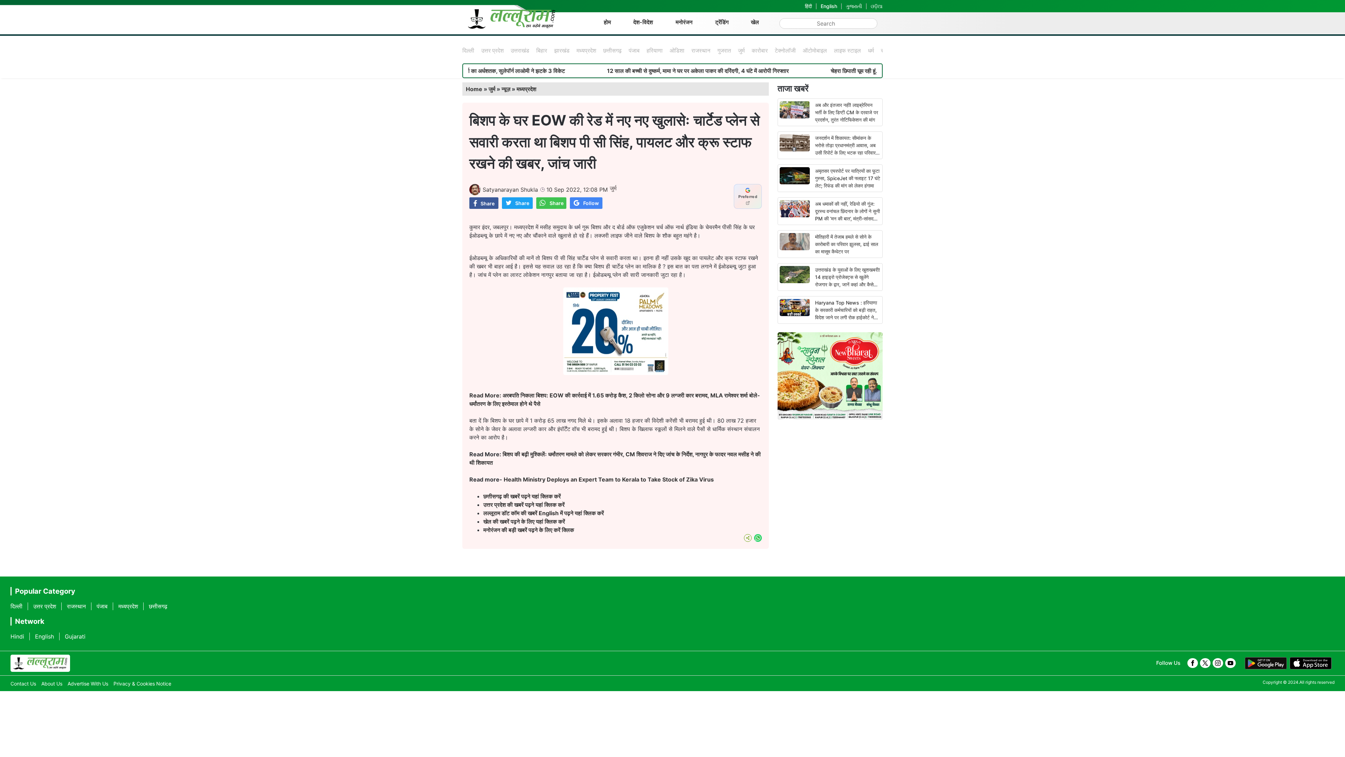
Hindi (17, 636)
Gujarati (75, 636)
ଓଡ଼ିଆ (877, 6)
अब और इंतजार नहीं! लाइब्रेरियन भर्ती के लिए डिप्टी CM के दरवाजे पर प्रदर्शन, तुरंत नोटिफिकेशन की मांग (846, 112)
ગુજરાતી (854, 6)
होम (607, 22)
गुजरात (724, 50)
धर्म (871, 50)
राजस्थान (700, 50)
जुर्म (741, 50)
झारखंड (562, 50)
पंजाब (634, 50)
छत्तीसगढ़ (612, 50)
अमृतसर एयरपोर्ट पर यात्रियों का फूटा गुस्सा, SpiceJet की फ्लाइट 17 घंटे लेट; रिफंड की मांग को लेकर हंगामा (847, 178)
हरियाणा (655, 50)
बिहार (541, 50)
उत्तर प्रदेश (492, 50)
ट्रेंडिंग (722, 22)
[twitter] (1205, 663)
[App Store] (1311, 663)
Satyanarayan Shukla (510, 189)
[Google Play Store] (1266, 663)
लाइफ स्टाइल (847, 50)
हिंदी (808, 6)
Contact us (23, 684)
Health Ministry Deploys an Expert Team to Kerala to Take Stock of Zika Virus (609, 479)
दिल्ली (468, 50)
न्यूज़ (506, 89)
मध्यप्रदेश (586, 50)
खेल (755, 22)
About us (51, 684)
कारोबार (760, 50)
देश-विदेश (643, 22)
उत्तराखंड (520, 50)
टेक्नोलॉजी (785, 50)
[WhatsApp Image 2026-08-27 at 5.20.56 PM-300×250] (615, 372)
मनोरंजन (684, 22)
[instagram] (1218, 663)
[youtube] (1230, 663)
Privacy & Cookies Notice (142, 684)
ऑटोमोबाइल (815, 50)
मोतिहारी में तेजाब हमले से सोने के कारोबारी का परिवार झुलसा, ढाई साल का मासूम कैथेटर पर (846, 244)
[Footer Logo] (40, 663)
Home (474, 89)
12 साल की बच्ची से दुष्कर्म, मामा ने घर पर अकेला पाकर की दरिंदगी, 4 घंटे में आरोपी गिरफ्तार (656, 70)
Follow (591, 203)
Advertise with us (88, 684)
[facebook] (1192, 663)
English (829, 6)
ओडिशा (677, 50)
